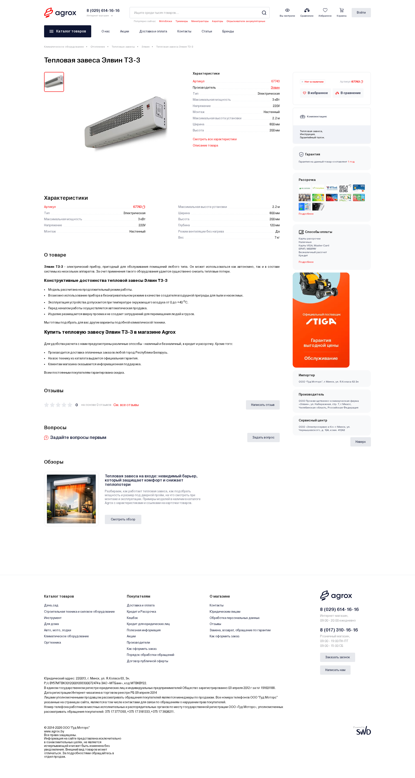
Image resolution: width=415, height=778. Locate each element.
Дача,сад (51, 605)
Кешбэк (132, 618)
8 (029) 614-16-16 (339, 609)
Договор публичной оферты (147, 661)
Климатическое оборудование (64, 46)
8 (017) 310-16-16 (339, 630)
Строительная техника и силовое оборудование (79, 611)
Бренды (228, 31)
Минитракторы (200, 21)
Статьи (207, 31)
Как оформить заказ (142, 648)
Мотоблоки (165, 21)
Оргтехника (52, 642)
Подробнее (306, 261)
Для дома (51, 624)
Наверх (361, 441)
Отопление (98, 46)
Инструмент (53, 618)
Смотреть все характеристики (215, 139)
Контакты (184, 31)
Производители (138, 642)
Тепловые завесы (123, 46)
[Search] (264, 12)
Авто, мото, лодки (57, 630)
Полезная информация (144, 630)
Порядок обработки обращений (150, 655)
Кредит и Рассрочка (141, 611)
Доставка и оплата (153, 31)
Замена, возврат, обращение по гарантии (240, 630)
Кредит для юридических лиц (148, 624)
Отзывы (215, 624)
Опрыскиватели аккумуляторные (246, 21)
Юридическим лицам (225, 611)
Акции (124, 31)
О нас (106, 31)
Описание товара (205, 145)
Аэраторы (217, 21)
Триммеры (182, 21)
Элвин (146, 46)
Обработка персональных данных (235, 618)
